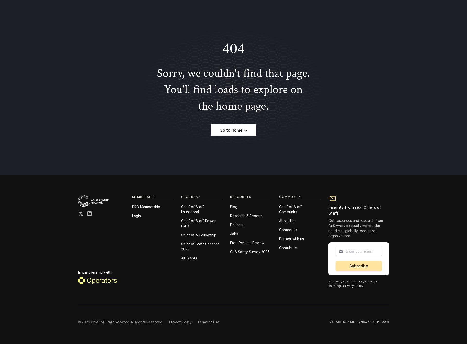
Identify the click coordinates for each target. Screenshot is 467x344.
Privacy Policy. (353, 286)
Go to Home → (233, 130)
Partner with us (291, 239)
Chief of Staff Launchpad (192, 209)
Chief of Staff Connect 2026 (200, 246)
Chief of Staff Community (290, 209)
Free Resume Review (247, 243)
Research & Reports (246, 216)
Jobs (234, 234)
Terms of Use (208, 322)
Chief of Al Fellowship (198, 235)
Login (136, 216)
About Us (286, 221)
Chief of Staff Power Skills (198, 223)
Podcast (237, 225)
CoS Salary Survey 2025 (249, 252)
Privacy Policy (180, 322)
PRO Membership (146, 207)
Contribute (288, 248)
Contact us (288, 230)
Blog (233, 207)
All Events (189, 258)
